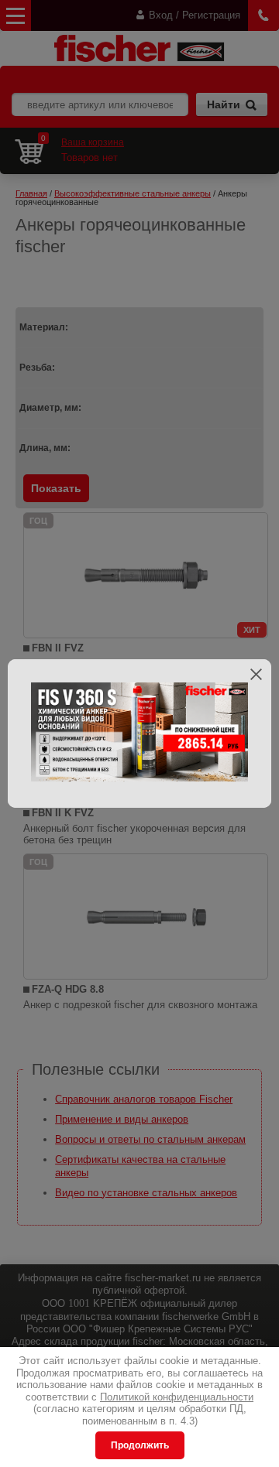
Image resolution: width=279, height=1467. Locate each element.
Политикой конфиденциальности (176, 1397)
